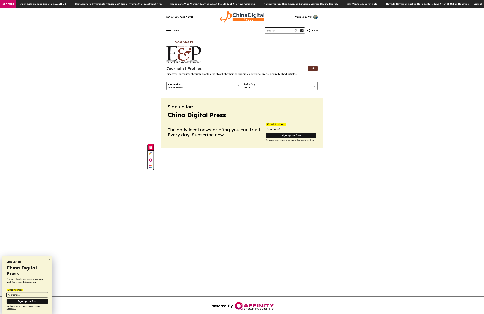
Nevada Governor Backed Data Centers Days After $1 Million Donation (427, 4)
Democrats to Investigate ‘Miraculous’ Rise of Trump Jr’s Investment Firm (118, 4)
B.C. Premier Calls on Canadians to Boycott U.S (39, 4)
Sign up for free (291, 135)
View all (478, 4)
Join (312, 68)
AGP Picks (8, 4)
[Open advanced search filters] (302, 30)
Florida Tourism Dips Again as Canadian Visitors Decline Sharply (300, 4)
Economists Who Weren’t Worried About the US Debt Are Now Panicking (212, 4)
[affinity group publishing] (151, 160)
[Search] (296, 30)
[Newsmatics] (151, 166)
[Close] (49, 259)
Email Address (276, 124)
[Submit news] (151, 147)
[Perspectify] (151, 154)
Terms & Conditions (306, 140)
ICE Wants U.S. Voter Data (362, 4)
